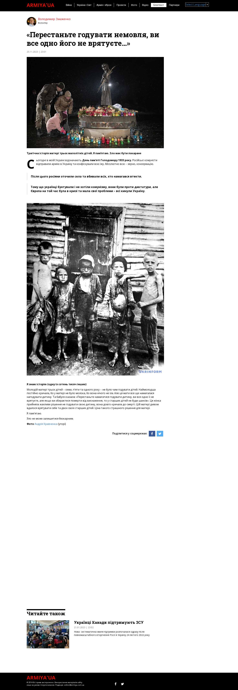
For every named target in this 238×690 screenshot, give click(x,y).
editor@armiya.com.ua (74, 685)
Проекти (121, 5)
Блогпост (158, 5)
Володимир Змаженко (54, 19)
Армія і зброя (103, 5)
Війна (69, 5)
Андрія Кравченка (46, 424)
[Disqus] (95, 480)
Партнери (174, 5)
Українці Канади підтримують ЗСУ (109, 622)
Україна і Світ (84, 5)
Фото (134, 5)
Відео (145, 5)
